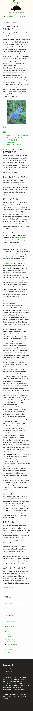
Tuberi (8, 652)
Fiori (8, 631)
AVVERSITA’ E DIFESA (13, 145)
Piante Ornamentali (12, 644)
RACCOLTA (10, 142)
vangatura (6, 240)
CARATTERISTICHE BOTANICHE (17, 135)
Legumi (11, 587)
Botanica (9, 629)
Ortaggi (9, 636)
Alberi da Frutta (11, 621)
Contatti (8, 668)
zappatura (20, 237)
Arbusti (9, 623)
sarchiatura (6, 263)
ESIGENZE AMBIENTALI (14, 138)
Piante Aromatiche (12, 642)
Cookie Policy (10, 671)
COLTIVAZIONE (11, 140)
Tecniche (9, 649)
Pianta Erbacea (11, 639)
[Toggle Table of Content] (4, 132)
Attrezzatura (10, 626)
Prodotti (9, 647)
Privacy (8, 674)
